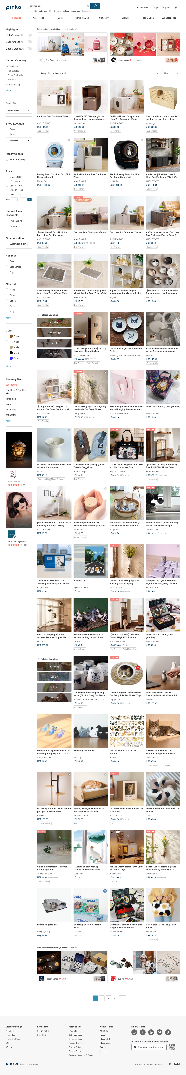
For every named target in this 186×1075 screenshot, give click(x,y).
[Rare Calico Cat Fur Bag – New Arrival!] (163, 905)
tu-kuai (40, 471)
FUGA (149, 297)
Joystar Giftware (117, 471)
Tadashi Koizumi (44, 873)
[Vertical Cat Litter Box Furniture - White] (91, 155)
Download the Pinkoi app (150, 1047)
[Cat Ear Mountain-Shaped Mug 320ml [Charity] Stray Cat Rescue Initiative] (91, 673)
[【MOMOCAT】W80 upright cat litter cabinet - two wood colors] (91, 97)
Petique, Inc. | (43, 931)
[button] (29, 199)
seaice (149, 355)
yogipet (113, 297)
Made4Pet (42, 181)
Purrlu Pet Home (81, 355)
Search (95, 6)
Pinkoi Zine (10, 1035)
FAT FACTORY (153, 587)
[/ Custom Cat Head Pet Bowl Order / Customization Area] (54, 445)
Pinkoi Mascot (106, 1043)
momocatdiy (79, 123)
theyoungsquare (81, 815)
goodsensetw (152, 529)
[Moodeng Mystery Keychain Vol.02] (91, 905)
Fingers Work (43, 587)
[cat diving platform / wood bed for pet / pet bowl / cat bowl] (54, 789)
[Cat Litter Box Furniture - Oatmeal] (127, 213)
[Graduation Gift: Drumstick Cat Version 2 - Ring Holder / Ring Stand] (91, 615)
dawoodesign (152, 757)
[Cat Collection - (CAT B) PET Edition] (127, 731)
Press (102, 1035)
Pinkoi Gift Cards (13, 1039)
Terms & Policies (76, 1043)
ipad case (86, 11)
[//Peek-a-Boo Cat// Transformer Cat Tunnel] (163, 789)
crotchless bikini (45, 11)
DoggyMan (115, 699)
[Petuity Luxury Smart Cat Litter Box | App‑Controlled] (127, 155)
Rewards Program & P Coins (81, 1055)
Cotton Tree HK (44, 757)
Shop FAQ (41, 1035)
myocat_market (81, 587)
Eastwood (41, 815)
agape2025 (115, 529)
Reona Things (80, 471)
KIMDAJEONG (152, 413)
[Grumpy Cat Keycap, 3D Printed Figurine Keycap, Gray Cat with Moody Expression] (163, 561)
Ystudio (113, 757)
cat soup (77, 757)
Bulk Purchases (75, 1035)
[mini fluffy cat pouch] (91, 731)
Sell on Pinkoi (143, 7)
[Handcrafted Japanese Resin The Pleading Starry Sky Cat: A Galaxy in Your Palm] (54, 731)
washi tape (75, 11)
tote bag (57, 11)
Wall (7, 1043)
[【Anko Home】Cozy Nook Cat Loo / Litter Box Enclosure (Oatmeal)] (54, 213)
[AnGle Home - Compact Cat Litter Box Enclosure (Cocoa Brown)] (163, 213)
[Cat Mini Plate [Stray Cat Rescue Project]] (127, 329)
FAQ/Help (73, 1031)
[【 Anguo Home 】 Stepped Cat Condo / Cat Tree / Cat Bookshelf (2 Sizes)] (54, 387)
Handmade (32, 11)
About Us (104, 1031)
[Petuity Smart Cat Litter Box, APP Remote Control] (54, 155)
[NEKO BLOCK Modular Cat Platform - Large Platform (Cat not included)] (163, 731)
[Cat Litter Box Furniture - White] (54, 97)
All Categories (12, 1031)
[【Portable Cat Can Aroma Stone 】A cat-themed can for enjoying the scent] (163, 271)
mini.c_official (116, 815)
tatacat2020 (115, 873)
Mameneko (151, 931)
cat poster (11, 415)
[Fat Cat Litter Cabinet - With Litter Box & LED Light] (127, 847)
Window (9, 1047)
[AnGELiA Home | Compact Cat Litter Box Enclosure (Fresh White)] (127, 97)
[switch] (19, 35)
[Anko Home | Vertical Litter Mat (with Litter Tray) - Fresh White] (54, 271)
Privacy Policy (75, 1047)
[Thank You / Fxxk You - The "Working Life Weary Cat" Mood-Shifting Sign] (54, 561)
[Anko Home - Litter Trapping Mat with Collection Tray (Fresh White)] (91, 271)
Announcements (75, 1039)
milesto (66, 11)
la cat (8, 404)
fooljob (77, 641)
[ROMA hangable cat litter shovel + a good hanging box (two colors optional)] (127, 387)
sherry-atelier (80, 413)
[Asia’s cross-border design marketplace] (14, 7)
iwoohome (78, 529)
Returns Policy (75, 1051)
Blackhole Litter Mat (119, 413)
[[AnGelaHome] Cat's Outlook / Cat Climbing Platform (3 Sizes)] (54, 503)
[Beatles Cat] (91, 561)
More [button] (8, 90)
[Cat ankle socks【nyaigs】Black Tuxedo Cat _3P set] (91, 445)
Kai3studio (78, 931)
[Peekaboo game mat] (54, 905)
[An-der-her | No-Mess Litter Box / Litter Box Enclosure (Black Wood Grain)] (163, 155)
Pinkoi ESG (105, 1039)
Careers (103, 1047)
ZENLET (150, 699)
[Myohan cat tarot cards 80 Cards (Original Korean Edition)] (127, 905)
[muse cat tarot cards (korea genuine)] (163, 615)
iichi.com (104, 1051)
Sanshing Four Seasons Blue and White (128, 355)
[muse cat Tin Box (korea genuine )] (163, 387)
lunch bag (11, 409)
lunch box (11, 398)
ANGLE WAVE (43, 123)
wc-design (150, 123)
